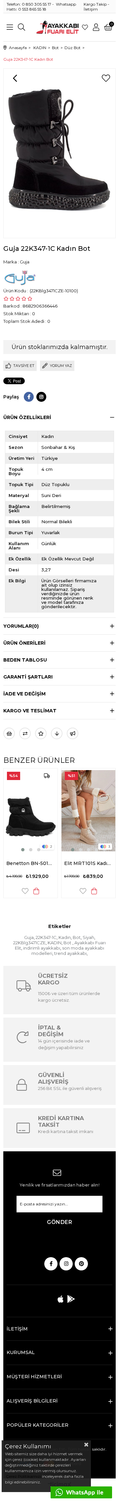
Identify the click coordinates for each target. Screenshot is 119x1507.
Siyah (88, 937)
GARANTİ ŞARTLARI (28, 677)
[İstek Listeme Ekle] (9, 733)
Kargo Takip (95, 4)
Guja (29, 937)
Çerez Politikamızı (23, 1476)
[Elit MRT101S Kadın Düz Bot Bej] (88, 810)
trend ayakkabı (70, 953)
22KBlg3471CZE (29, 942)
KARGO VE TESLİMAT (30, 711)
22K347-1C (46, 937)
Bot (77, 937)
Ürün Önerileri (24, 643)
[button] (23, 849)
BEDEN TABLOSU (25, 660)
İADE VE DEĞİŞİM (24, 694)
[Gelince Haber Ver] (72, 733)
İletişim (91, 9)
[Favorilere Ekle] (105, 78)
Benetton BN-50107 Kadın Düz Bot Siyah (30, 863)
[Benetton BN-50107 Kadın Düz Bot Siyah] (31, 810)
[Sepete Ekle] (36, 891)
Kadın (65, 937)
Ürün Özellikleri (27, 417)
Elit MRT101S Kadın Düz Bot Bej (88, 863)
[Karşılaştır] (25, 733)
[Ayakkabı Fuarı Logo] (57, 27)
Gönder (59, 1222)
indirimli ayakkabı (41, 948)
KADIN (54, 942)
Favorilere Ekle (25, 891)
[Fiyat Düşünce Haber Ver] (56, 733)
